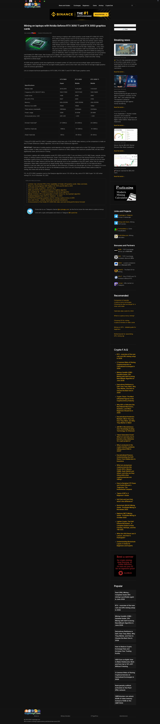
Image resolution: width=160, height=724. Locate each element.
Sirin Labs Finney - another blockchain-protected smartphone (48, 200)
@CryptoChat (73, 213)
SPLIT (120, 276)
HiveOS (120, 269)
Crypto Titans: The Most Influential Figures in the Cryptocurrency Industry (125, 399)
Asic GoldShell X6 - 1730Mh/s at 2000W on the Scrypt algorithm (48, 192)
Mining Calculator (65, 716)
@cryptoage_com (63, 209)
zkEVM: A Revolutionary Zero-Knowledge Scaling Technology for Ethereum (126, 429)
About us (36, 716)
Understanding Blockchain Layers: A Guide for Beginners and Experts (126, 544)
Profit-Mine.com (123, 235)
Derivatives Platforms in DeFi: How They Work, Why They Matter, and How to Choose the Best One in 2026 (126, 388)
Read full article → (119, 72)
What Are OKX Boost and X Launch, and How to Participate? (126, 535)
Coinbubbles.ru (123, 228)
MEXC (120, 263)
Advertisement (124, 716)
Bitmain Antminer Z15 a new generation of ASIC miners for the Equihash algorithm (54, 194)
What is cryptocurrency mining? (124, 316)
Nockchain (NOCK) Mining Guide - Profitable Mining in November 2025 (126, 507)
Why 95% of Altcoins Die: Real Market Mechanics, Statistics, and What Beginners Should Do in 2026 (126, 409)
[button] (65, 5)
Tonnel (120, 283)
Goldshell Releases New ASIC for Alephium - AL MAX (45, 196)
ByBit (119, 249)
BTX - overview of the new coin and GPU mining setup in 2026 (126, 356)
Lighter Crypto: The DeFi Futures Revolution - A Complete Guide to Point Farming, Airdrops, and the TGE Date (126, 525)
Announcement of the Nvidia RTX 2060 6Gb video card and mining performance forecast (56, 202)
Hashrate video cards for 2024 (124, 311)
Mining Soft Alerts (123, 222)
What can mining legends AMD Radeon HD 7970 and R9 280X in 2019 (50, 186)
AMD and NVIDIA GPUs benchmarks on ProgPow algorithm (47, 190)
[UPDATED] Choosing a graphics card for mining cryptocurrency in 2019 (51, 198)
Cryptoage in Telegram (125, 215)
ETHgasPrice (94, 716)
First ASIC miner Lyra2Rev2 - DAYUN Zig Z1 (42, 188)
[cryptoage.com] (32, 5)
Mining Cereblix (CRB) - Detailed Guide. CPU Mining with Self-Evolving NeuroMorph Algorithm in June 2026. (126, 376)
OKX (119, 256)
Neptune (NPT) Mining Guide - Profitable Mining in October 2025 (126, 515)
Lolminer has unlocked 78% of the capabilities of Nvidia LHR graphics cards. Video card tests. (57, 184)
